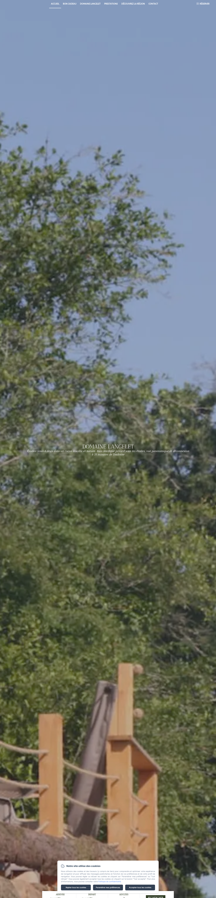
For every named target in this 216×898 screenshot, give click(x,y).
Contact (153, 3)
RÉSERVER (204, 3)
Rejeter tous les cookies (76, 887)
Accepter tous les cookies (140, 887)
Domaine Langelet (90, 3)
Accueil (55, 3)
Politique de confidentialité (109, 881)
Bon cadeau (69, 3)
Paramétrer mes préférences (108, 887)
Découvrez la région (133, 3)
